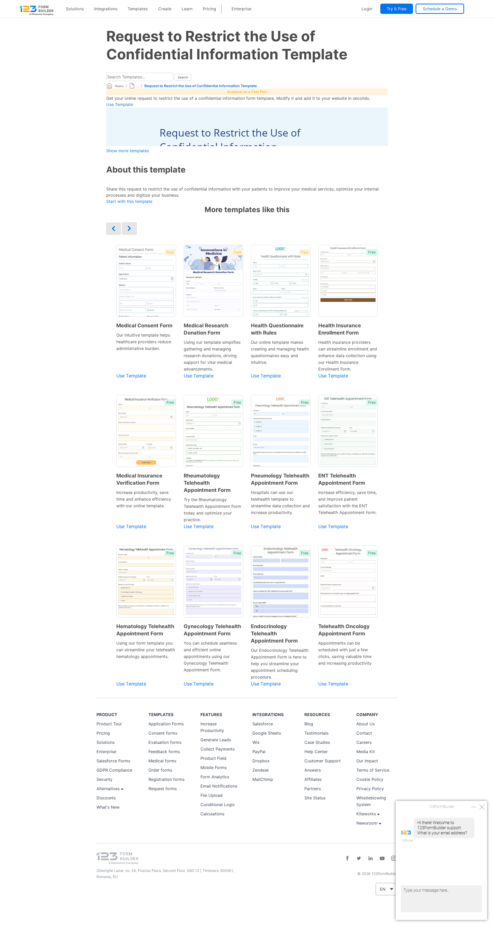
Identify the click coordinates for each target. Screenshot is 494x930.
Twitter (359, 858)
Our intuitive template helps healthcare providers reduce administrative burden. (143, 341)
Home (119, 86)
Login (366, 8)
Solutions (75, 8)
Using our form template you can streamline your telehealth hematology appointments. (145, 649)
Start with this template (129, 201)
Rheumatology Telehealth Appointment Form (207, 483)
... (138, 86)
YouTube (382, 858)
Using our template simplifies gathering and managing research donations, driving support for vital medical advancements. (212, 356)
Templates (138, 8)
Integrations (105, 8)
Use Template (119, 104)
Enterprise (241, 8)
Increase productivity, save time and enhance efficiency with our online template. (143, 499)
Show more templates (127, 150)
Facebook (347, 858)
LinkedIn (370, 858)
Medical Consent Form (144, 325)
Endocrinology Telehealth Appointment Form (274, 633)
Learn (187, 8)
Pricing (209, 8)
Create (164, 8)
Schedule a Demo (440, 8)
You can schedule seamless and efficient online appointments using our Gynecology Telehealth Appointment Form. (210, 656)
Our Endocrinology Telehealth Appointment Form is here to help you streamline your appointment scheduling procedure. (279, 664)
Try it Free (397, 8)
